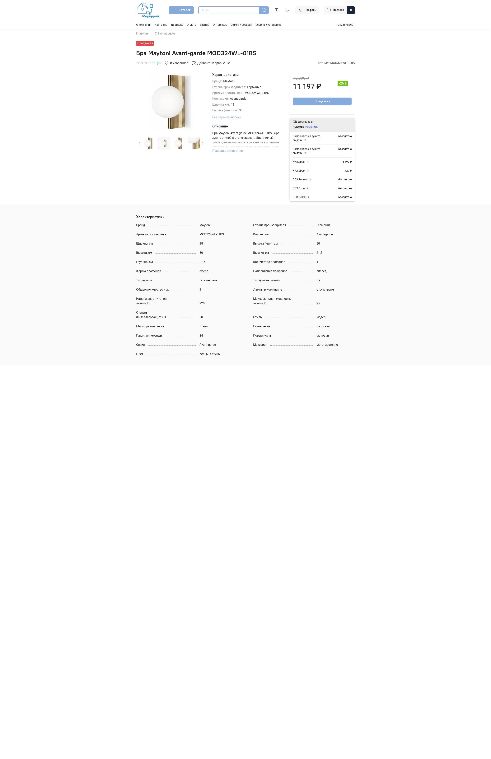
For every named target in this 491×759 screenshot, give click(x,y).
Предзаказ (322, 101)
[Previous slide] (142, 101)
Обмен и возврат (241, 24)
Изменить (311, 126)
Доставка (177, 24)
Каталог (184, 10)
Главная (142, 33)
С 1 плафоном (165, 33)
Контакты (161, 24)
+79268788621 (345, 24)
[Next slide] (200, 101)
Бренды (204, 24)
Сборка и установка (268, 24)
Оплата (191, 24)
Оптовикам (220, 24)
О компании (143, 24)
